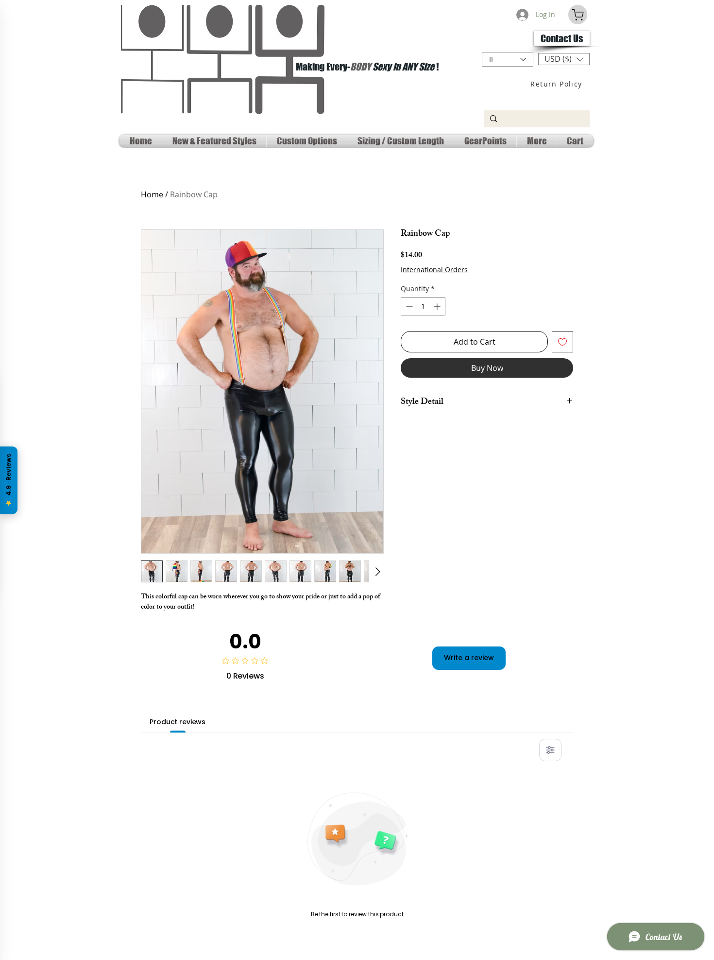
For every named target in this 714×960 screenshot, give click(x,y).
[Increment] (438, 306)
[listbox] (564, 59)
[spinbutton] (423, 306)
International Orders (434, 269)
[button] (564, 59)
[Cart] (577, 14)
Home (152, 194)
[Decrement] (408, 306)
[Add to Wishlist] (562, 341)
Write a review (469, 658)
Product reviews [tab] (177, 722)
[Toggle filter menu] (550, 750)
